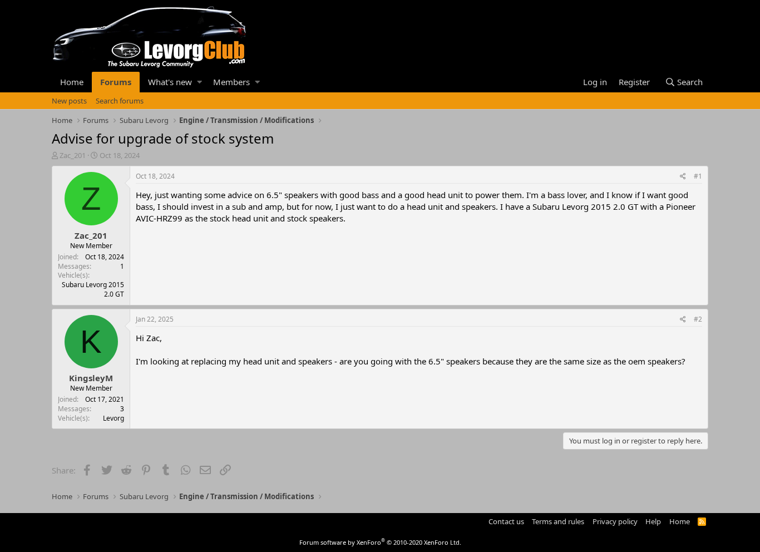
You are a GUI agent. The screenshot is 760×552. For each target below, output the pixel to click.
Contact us (506, 521)
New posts (69, 101)
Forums (115, 81)
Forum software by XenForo (380, 542)
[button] (199, 82)
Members (231, 81)
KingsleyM (91, 377)
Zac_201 (73, 155)
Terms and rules (558, 521)
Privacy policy (615, 521)
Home (71, 81)
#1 (698, 176)
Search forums (120, 101)
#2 (698, 319)
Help (653, 521)
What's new (170, 81)
